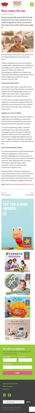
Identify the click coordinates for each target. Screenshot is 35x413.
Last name (22, 356)
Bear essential (30, 195)
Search (28, 402)
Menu (31, 3)
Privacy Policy (18, 407)
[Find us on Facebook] (9, 395)
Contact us (6, 389)
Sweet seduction (5, 195)
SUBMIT (17, 373)
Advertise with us (8, 386)
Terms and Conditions (8, 407)
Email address (7, 364)
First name (6, 356)
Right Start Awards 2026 (10, 383)
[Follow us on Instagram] (4, 395)
